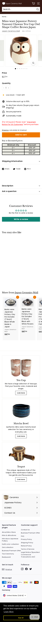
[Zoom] (33, 63)
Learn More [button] (9, 612)
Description (7, 185)
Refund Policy (26, 546)
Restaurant (6, 557)
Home (4, 17)
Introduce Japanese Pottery (10, 540)
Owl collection (7, 547)
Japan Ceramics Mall (11, 31)
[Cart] (33, 3)
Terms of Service (27, 549)
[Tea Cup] (21, 367)
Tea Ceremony (8, 554)
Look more (21, 393)
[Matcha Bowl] (21, 411)
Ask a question (9, 191)
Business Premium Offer (11, 550)
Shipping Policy (27, 543)
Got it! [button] (21, 618)
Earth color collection (10, 544)
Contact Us (25, 530)
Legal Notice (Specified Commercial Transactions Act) (30, 554)
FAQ (22, 536)
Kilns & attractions (9, 535)
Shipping (5, 130)
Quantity (6, 83)
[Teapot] (21, 454)
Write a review (21, 219)
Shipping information (12, 161)
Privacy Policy (26, 539)
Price (4, 73)
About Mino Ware (9, 532)
